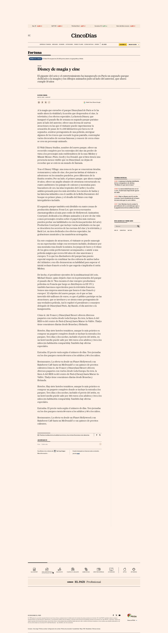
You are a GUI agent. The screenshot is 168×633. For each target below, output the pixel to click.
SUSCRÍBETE (123, 44)
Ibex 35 (34, 26)
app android (134, 572)
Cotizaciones (69, 44)
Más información (42, 453)
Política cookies (43, 628)
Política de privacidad (66, 628)
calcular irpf (34, 572)
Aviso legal (35, 628)
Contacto (30, 628)
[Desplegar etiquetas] (100, 444)
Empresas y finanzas (45, 44)
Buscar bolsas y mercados (123, 221)
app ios (124, 572)
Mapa (81, 628)
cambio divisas (86, 572)
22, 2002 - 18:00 (43, 97)
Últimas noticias (88, 44)
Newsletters (89, 628)
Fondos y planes (78, 44)
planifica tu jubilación (73, 572)
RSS (84, 628)
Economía (61, 44)
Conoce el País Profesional (84, 582)
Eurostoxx (123, 230)
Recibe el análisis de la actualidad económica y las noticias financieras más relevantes (64, 435)
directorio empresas (98, 572)
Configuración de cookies (54, 628)
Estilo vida (45, 444)
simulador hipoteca (47, 572)
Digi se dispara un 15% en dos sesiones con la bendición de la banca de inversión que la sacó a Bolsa (126, 198)
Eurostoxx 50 (98, 26)
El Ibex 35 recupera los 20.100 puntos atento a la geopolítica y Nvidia (63, 58)
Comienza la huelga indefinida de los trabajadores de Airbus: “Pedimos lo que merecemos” (126, 183)
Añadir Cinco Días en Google (93, 102)
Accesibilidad (75, 628)
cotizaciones (111, 572)
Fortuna (35, 53)
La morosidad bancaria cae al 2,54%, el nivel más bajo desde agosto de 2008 (126, 190)
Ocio (38, 444)
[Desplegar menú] (29, 35)
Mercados (55, 44)
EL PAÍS (103, 44)
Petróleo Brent (76, 26)
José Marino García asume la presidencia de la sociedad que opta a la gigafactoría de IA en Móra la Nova (126, 206)
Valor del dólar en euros (122, 26)
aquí (78, 453)
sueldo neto (59, 572)
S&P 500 (53, 26)
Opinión (97, 44)
